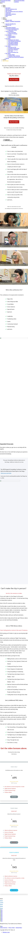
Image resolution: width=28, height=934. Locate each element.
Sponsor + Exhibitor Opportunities (12, 21)
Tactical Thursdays (9, 31)
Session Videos (11, 54)
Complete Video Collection (14, 55)
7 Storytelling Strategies (10, 27)
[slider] (14, 227)
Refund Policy (8, 15)
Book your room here (6, 473)
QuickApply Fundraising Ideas (12, 28)
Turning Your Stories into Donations (16, 57)
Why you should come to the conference (14, 11)
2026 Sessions (8, 10)
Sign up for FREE (12, 32)
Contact (4, 59)
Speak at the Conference (10, 14)
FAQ (6, 16)
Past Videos (7, 53)
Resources (5, 26)
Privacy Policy (12, 927)
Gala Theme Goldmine (13, 42)
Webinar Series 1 (11, 36)
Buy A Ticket (5, 60)
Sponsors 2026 (8, 20)
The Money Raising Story (13, 48)
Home (4, 5)
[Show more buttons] (26, 227)
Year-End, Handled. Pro (10, 23)
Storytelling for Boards (13, 43)
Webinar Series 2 (11, 37)
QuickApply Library (12, 30)
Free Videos (8, 46)
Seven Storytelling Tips (13, 52)
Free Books (7, 38)
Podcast (7, 58)
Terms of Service (3, 927)
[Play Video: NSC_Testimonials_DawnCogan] (14, 257)
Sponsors (5, 18)
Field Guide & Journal (13, 44)
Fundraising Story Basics (13, 39)
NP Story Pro (8, 25)
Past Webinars (8, 35)
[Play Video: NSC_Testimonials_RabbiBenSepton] (14, 238)
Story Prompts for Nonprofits (14, 41)
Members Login (6, 932)
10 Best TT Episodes (12, 33)
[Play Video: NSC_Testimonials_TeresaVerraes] (14, 275)
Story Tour (10, 51)
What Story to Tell (12, 47)
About (4, 6)
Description (7, 7)
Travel (4, 17)
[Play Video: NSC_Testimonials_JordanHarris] (14, 219)
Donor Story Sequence (13, 49)
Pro (3, 22)
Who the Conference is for (11, 9)
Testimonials (8, 12)
